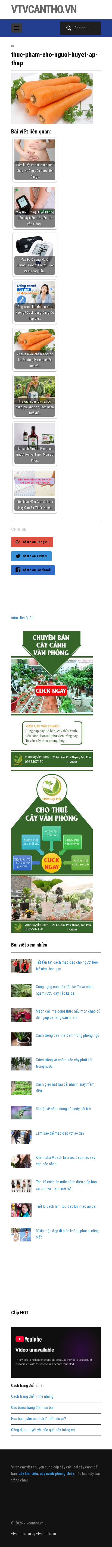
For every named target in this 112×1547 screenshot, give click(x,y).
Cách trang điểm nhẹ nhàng (32, 1396)
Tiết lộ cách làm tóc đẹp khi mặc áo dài (66, 1206)
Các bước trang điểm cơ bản (33, 1407)
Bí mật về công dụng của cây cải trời (63, 1109)
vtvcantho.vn (43, 9)
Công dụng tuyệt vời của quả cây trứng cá (43, 1430)
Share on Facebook (37, 570)
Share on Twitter (35, 556)
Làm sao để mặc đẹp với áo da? (60, 1133)
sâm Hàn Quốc (22, 618)
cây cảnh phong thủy (57, 1473)
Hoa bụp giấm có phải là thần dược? (38, 1419)
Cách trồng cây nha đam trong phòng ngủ (67, 1035)
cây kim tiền (28, 1473)
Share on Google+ (36, 542)
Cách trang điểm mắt (27, 1385)
